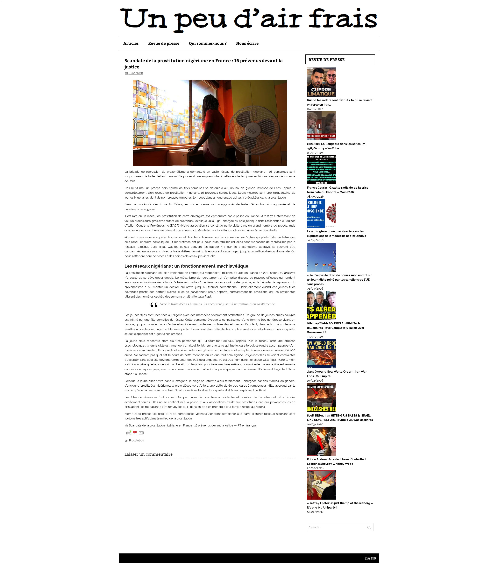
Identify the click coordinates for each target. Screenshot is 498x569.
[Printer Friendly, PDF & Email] (135, 432)
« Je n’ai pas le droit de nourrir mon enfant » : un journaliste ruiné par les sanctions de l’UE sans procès (339, 279)
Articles (131, 43)
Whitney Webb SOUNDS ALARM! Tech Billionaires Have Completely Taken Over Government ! (335, 328)
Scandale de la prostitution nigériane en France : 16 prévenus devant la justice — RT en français (193, 425)
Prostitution (136, 440)
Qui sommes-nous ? (208, 43)
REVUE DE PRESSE (327, 59)
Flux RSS (370, 558)
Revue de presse (163, 43)
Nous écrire (247, 43)
